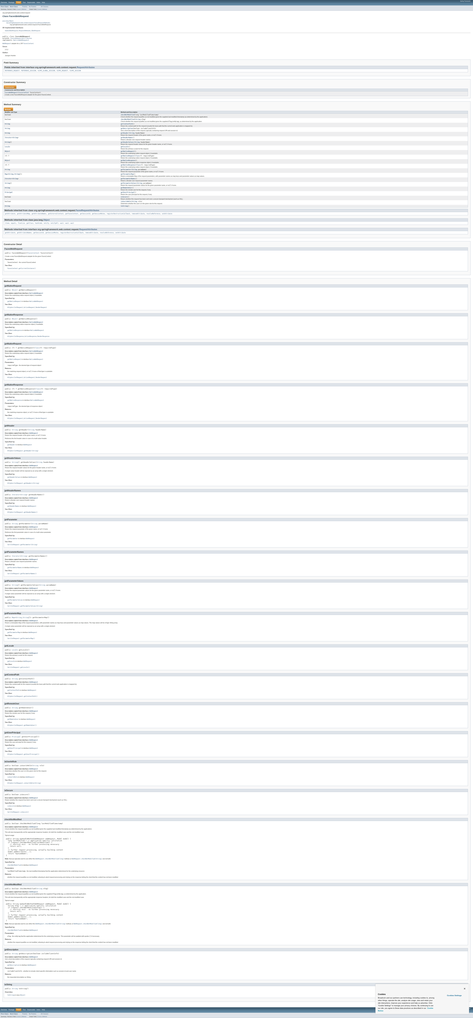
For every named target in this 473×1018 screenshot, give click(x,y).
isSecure (124, 197)
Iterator (8, 137)
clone (7, 223)
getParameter (126, 169)
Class (137, 156)
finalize (21, 223)
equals (13, 223)
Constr (19, 9)
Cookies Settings (454, 995)
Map (6, 174)
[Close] (464, 988)
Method (24, 9)
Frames (24, 7)
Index (38, 2)
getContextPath (127, 124)
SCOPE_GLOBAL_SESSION (46, 71)
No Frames (32, 7)
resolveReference (153, 214)
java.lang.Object (7, 21)
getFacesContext (71, 214)
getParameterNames (128, 179)
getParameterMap (127, 174)
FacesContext (24, 92)
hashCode (38, 223)
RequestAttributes (25, 31)
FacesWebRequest (11, 92)
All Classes (44, 7)
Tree (24, 2)
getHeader (124, 133)
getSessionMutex (98, 214)
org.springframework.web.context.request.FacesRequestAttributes (28, 23)
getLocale (124, 147)
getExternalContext (56, 214)
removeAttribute (138, 214)
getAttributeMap (23, 214)
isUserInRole (126, 201)
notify (46, 223)
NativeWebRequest (11, 31)
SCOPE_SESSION (75, 71)
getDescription (127, 128)
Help (43, 2)
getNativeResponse (128, 160)
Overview (4, 2)
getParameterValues (128, 183)
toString (124, 206)
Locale (7, 147)
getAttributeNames (39, 214)
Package (11, 2)
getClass (29, 223)
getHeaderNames (127, 137)
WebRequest (35, 31)
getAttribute (10, 214)
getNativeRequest (128, 151)
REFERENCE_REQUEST (12, 71)
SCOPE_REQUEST (62, 71)
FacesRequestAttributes (21, 38)
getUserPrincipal (128, 192)
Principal (9, 192)
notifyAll (54, 223)
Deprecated (31, 2)
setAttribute (167, 214)
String (138, 119)
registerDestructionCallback (118, 214)
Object (7, 151)
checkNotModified (128, 115)
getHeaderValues (127, 142)
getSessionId (85, 214)
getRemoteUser (126, 188)
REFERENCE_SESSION (28, 71)
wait (62, 223)
